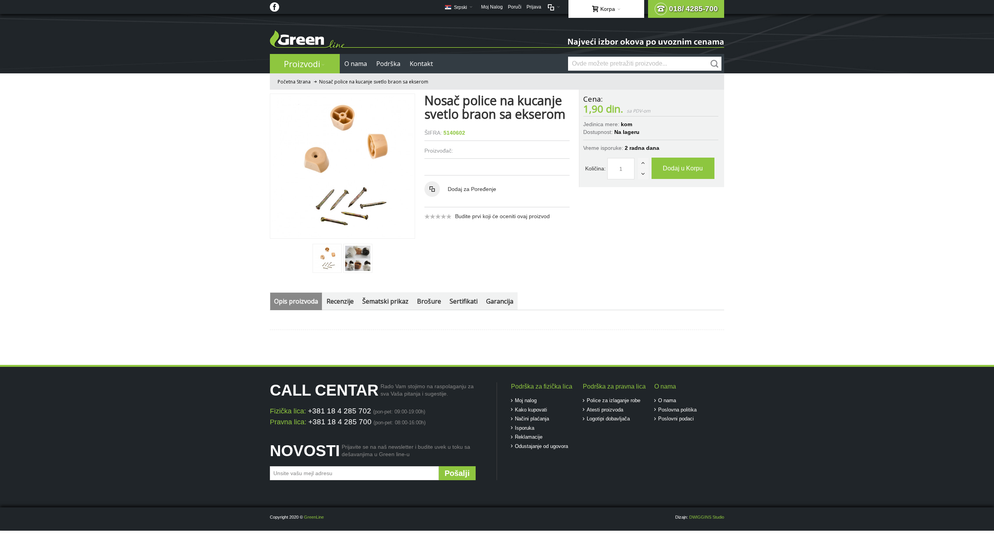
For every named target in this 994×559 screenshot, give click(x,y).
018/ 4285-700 (693, 9)
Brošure (429, 301)
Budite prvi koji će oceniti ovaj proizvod (502, 216)
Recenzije (340, 301)
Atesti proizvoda (605, 410)
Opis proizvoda (296, 301)
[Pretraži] (714, 63)
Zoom (342, 166)
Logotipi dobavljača (608, 419)
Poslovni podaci (676, 419)
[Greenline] (497, 39)
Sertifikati (464, 301)
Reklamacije (528, 437)
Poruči (514, 7)
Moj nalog (526, 400)
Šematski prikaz (385, 301)
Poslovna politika (677, 410)
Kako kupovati (531, 410)
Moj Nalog (492, 7)
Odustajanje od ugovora (541, 446)
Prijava (534, 7)
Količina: (595, 168)
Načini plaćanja (532, 419)
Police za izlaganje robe (613, 400)
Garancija (499, 301)
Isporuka (524, 428)
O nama (667, 400)
